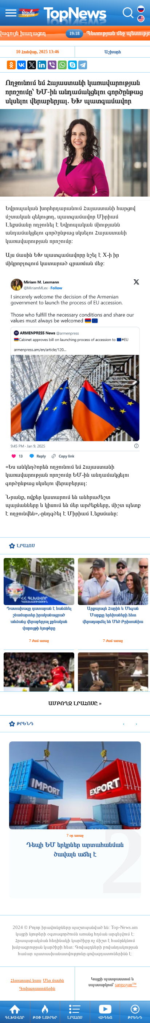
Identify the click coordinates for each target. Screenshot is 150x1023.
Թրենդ (135, 1017)
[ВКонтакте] (21, 65)
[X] (31, 65)
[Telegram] (82, 65)
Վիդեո (105, 1017)
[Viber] (52, 65)
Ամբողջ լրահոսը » (75, 703)
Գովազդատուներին (37, 988)
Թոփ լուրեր (45, 1017)
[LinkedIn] (42, 65)
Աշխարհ (112, 51)
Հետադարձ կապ (26, 980)
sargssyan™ (126, 984)
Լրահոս (74, 1017)
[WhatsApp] (62, 65)
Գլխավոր (14, 1017)
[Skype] (72, 65)
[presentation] (123, 724)
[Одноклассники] (11, 65)
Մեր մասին (53, 980)
